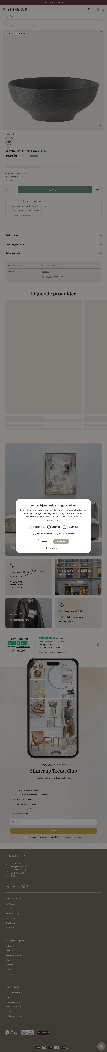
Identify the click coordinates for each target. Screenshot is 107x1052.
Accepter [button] (61, 541)
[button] (53, 548)
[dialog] (53, 526)
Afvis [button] (44, 541)
